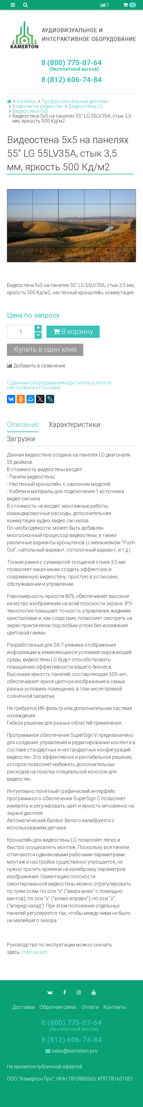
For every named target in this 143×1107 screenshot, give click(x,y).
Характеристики (74, 425)
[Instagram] (78, 992)
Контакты (114, 1007)
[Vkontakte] (50, 992)
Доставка (23, 1007)
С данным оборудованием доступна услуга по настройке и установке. (59, 385)
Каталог (26, 101)
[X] (40, 399)
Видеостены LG (86, 106)
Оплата (90, 1007)
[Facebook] (64, 992)
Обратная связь (58, 1007)
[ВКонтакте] (11, 399)
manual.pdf (34, 952)
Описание (23, 425)
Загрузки (21, 439)
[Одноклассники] (21, 399)
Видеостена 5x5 (30, 111)
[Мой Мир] (30, 399)
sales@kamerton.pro (74, 1051)
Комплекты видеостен (37, 106)
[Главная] (9, 101)
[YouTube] (93, 992)
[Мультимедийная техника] (71, 34)
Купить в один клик (45, 349)
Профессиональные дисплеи (75, 101)
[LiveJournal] (50, 399)
